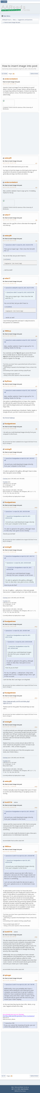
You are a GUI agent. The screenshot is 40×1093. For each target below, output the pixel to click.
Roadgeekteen (10, 424)
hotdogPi (8, 449)
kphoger (8, 975)
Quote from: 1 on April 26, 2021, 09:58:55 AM (18, 630)
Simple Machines (25, 1089)
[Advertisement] (20, 44)
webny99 (8, 158)
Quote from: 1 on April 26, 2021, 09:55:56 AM (18, 511)
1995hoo (8, 331)
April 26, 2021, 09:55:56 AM (9, 454)
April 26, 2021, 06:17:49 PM (9, 936)
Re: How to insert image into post (12, 161)
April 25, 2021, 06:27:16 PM (9, 240)
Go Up (3, 1076)
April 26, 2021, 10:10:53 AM (9, 726)
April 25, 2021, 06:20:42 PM (9, 83)
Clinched (5, 478)
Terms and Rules (19, 1087)
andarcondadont (11, 79)
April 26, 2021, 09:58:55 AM (9, 552)
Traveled (5, 482)
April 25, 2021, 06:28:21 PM (9, 283)
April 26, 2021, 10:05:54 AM (9, 697)
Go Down (4, 73)
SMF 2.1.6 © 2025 (15, 1089)
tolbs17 (7, 215)
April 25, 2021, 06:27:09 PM (9, 220)
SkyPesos (8, 381)
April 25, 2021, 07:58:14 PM (9, 386)
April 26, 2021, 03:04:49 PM (9, 807)
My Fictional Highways (9, 418)
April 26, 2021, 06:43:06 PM (9, 980)
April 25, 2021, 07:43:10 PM (9, 336)
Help (12, 1087)
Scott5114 (8, 802)
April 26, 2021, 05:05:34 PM (9, 851)
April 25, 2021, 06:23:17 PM (9, 163)
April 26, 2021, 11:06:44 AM (9, 786)
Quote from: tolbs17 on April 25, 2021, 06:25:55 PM (19, 245)
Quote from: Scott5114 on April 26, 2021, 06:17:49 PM (20, 984)
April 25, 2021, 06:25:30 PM (9, 187)
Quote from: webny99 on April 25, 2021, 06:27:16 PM (20, 288)
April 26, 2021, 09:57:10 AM (9, 507)
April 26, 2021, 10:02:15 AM (9, 626)
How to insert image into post (11, 82)
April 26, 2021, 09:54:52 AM (9, 428)
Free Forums (23, 1091)
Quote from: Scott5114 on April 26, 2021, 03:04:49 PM (20, 856)
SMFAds (16, 1091)
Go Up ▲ (26, 1087)
